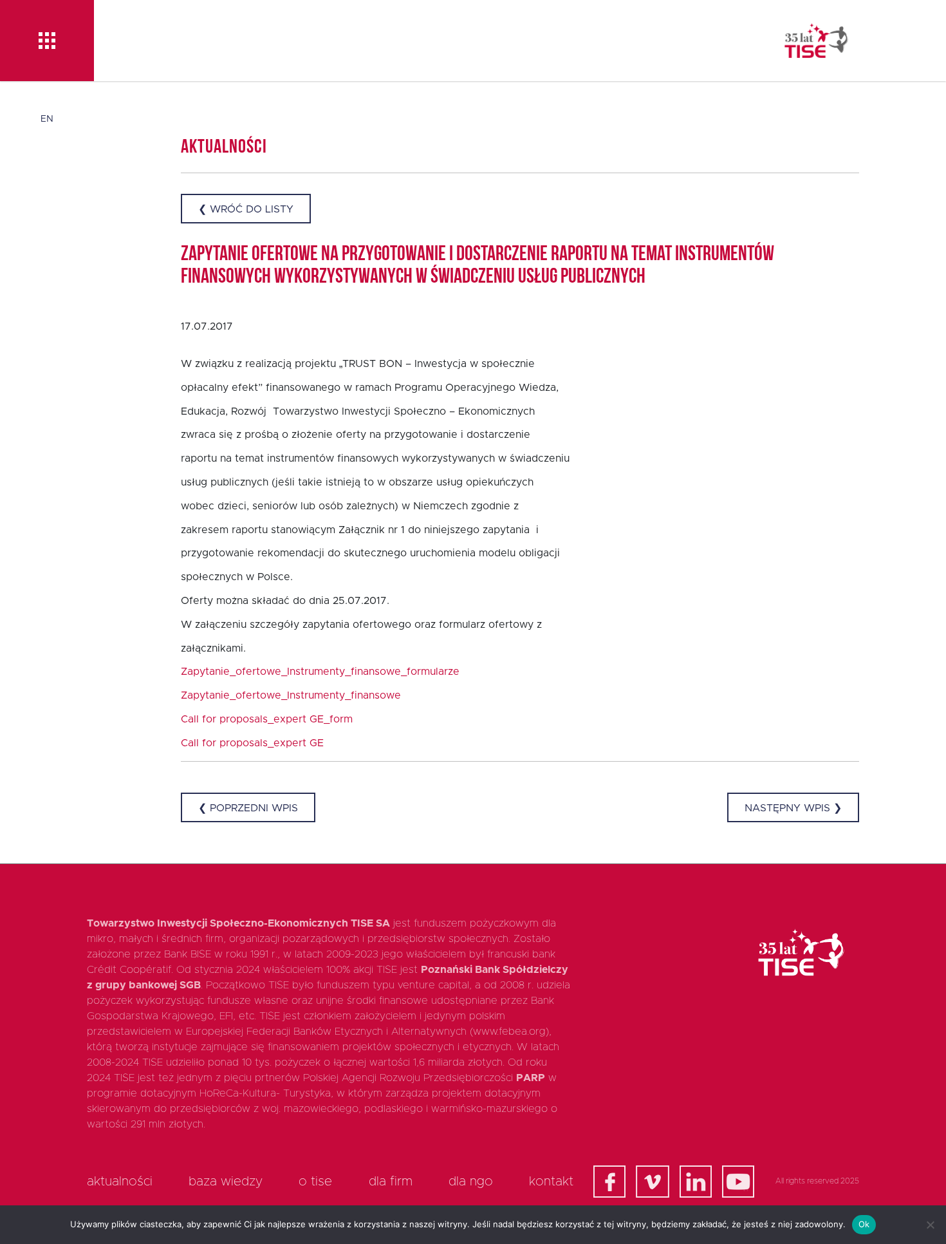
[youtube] (738, 1181)
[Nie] (929, 1224)
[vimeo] (652, 1181)
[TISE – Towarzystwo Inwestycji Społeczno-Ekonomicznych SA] (816, 41)
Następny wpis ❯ (793, 808)
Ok (864, 1224)
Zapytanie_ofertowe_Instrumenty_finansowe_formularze (320, 671)
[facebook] (609, 1181)
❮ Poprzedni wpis (248, 808)
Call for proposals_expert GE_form (267, 719)
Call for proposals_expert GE (252, 743)
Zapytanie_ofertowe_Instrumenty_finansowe (291, 695)
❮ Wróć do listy (245, 209)
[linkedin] (696, 1181)
